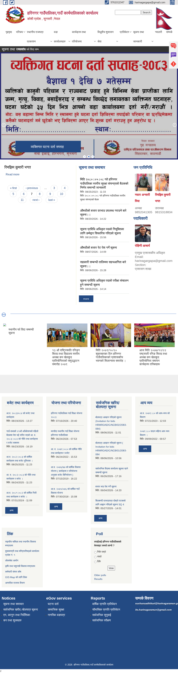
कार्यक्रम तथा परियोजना (79, 37)
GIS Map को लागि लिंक (16, 577)
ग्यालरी (158, 32)
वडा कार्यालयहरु (60, 37)
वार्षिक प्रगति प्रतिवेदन (104, 604)
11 (22, 199)
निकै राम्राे (101, 551)
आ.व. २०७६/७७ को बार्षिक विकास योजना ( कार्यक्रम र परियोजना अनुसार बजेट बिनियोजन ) (65, 471)
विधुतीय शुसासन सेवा (106, 37)
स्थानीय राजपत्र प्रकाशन (35, 37)
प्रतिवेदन (124, 32)
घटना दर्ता (53, 604)
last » (51, 199)
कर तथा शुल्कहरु (12, 620)
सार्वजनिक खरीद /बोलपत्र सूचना (20, 609)
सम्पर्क (169, 32)
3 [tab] (92, 156)
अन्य (11, 510)
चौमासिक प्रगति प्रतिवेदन (106, 609)
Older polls (100, 575)
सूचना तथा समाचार (13, 604)
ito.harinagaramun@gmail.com (153, 609)
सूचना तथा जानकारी (138, 37)
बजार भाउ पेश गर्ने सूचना (105, 486)
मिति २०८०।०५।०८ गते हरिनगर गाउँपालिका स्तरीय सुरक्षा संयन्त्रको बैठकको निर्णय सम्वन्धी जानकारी (104, 183)
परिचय (19, 32)
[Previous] (3, 125)
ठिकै (99, 561)
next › (36, 199)
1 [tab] (84, 156)
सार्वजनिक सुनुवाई (101, 615)
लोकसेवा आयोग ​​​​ (12, 560)
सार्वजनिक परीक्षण (101, 620)
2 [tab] (88, 156)
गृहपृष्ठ (9, 32)
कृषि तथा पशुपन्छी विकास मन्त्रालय (20, 566)
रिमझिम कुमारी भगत (17, 167)
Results (98, 579)
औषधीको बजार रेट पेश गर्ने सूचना (98, 247)
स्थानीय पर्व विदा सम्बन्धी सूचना (27, 49)
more (86, 298)
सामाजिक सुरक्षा (56, 609)
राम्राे (99, 556)
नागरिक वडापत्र (56, 615)
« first (13, 188)
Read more (12, 174)
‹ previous (32, 188)
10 (61, 193)
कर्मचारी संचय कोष (13, 571)
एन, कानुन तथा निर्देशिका (16, 615)
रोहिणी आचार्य (142, 245)
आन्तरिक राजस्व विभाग (15, 582)
